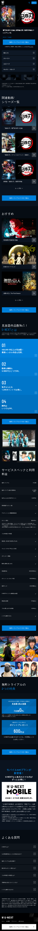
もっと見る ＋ (19, 188)
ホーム (3, 921)
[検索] (29, 2)
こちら (31, 46)
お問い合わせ (21, 921)
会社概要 (8, 921)
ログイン (34, 2)
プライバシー (14, 921)
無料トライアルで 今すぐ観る (19, 42)
